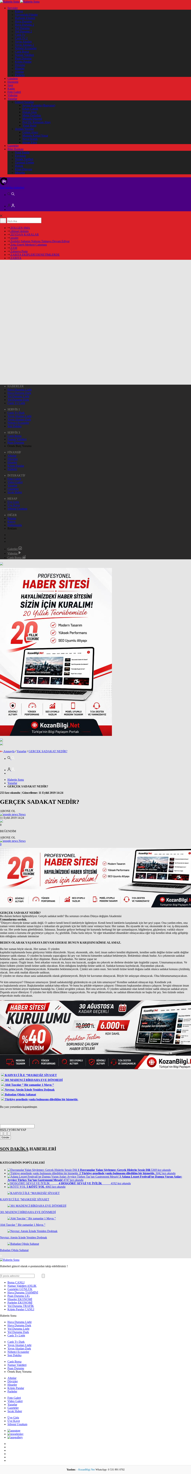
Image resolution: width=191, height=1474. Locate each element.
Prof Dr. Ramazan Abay (36, 122)
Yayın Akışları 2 (24, 44)
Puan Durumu (23, 58)
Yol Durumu (22, 28)
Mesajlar (20, 172)
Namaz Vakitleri (24, 55)
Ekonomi (12, 81)
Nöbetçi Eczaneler (26, 48)
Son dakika (12, 187)
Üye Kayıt (13, 505)
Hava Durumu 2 (24, 24)
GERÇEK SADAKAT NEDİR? (48, 751)
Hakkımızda (14, 525)
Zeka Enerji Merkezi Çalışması (28, 244)
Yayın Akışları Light (19, 416)
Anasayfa (9, 751)
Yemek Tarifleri (24, 159)
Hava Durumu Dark (19, 393)
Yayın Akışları (23, 41)
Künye (19, 11)
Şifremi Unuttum (17, 508)
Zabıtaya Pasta (19, 251)
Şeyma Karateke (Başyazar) (38, 105)
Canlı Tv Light (16, 403)
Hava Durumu (23, 21)
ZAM (13, 248)
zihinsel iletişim (19, 231)
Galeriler (12, 549)
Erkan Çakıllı (30, 108)
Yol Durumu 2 (23, 31)
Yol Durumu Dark (18, 399)
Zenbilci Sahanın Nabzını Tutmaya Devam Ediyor (40, 241)
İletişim (11, 518)
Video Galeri (15, 482)
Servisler (12, 8)
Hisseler (19, 68)
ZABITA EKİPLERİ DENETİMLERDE (35, 254)
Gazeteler (13, 145)
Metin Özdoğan (31, 115)
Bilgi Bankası (15, 149)
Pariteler (20, 75)
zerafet (14, 237)
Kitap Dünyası (23, 169)
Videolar (12, 95)
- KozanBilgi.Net (86, 1469)
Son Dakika (14, 426)
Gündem (12, 78)
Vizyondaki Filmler (26, 14)
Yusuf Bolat (29, 125)
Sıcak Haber (14, 492)
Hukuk (19, 165)
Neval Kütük (30, 139)
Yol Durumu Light (18, 396)
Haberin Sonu (15, 779)
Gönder (5, 1137)
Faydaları (20, 155)
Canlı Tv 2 (21, 38)
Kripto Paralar (23, 61)
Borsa (15, 1282)
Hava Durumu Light (19, 389)
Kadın (11, 88)
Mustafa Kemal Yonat (35, 135)
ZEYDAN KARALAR (24, 234)
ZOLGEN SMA (20, 227)
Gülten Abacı (30, 132)
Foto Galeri (14, 92)
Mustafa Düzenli (32, 118)
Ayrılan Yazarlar (24, 128)
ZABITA (15, 258)
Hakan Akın (29, 112)
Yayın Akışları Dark (19, 419)
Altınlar (19, 71)
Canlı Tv (20, 34)
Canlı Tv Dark (16, 412)
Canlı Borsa (22, 51)
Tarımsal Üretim (24, 162)
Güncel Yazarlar (24, 102)
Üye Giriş (13, 502)
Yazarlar (12, 98)
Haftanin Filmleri (25, 18)
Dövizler (20, 65)
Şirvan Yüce (29, 142)
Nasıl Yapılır (22, 152)
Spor (10, 85)
